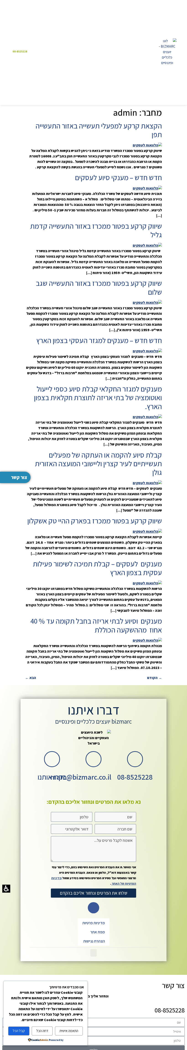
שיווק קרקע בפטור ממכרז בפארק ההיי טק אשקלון (94, 520)
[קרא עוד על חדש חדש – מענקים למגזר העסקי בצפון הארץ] (147, 351)
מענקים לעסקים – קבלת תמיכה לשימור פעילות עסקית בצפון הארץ (97, 568)
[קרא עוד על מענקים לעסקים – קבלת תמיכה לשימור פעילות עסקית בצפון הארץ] (147, 583)
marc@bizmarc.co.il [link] (80, 777)
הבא (30, 677)
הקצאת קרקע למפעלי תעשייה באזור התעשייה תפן (99, 130)
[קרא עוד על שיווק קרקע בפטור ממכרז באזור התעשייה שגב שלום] (147, 302)
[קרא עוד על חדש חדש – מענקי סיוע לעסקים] (147, 188)
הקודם (154, 677)
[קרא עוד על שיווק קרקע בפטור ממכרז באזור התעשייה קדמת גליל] (147, 245)
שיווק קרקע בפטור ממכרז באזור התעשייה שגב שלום (99, 287)
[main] (93, 394)
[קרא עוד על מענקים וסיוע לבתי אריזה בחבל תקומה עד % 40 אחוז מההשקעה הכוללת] (147, 640)
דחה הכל (42, 1030)
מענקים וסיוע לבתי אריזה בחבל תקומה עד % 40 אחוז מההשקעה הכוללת (95, 625)
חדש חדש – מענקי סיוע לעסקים (118, 177)
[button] (93, 51)
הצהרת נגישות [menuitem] (94, 941)
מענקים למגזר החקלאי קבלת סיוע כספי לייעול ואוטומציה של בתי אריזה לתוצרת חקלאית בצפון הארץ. (98, 397)
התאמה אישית (69, 1030)
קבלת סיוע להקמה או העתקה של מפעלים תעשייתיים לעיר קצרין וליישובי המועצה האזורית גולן (98, 463)
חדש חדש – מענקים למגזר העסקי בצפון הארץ (99, 340)
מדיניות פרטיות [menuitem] (93, 922)
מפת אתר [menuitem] (97, 932)
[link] (167, 52)
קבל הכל (19, 1030)
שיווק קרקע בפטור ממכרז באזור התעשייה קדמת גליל (96, 230)
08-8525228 (135, 777)
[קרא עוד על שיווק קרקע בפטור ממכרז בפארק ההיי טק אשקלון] (147, 531)
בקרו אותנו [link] (52, 777)
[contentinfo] (94, 803)
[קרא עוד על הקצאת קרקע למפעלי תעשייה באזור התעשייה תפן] (147, 145)
